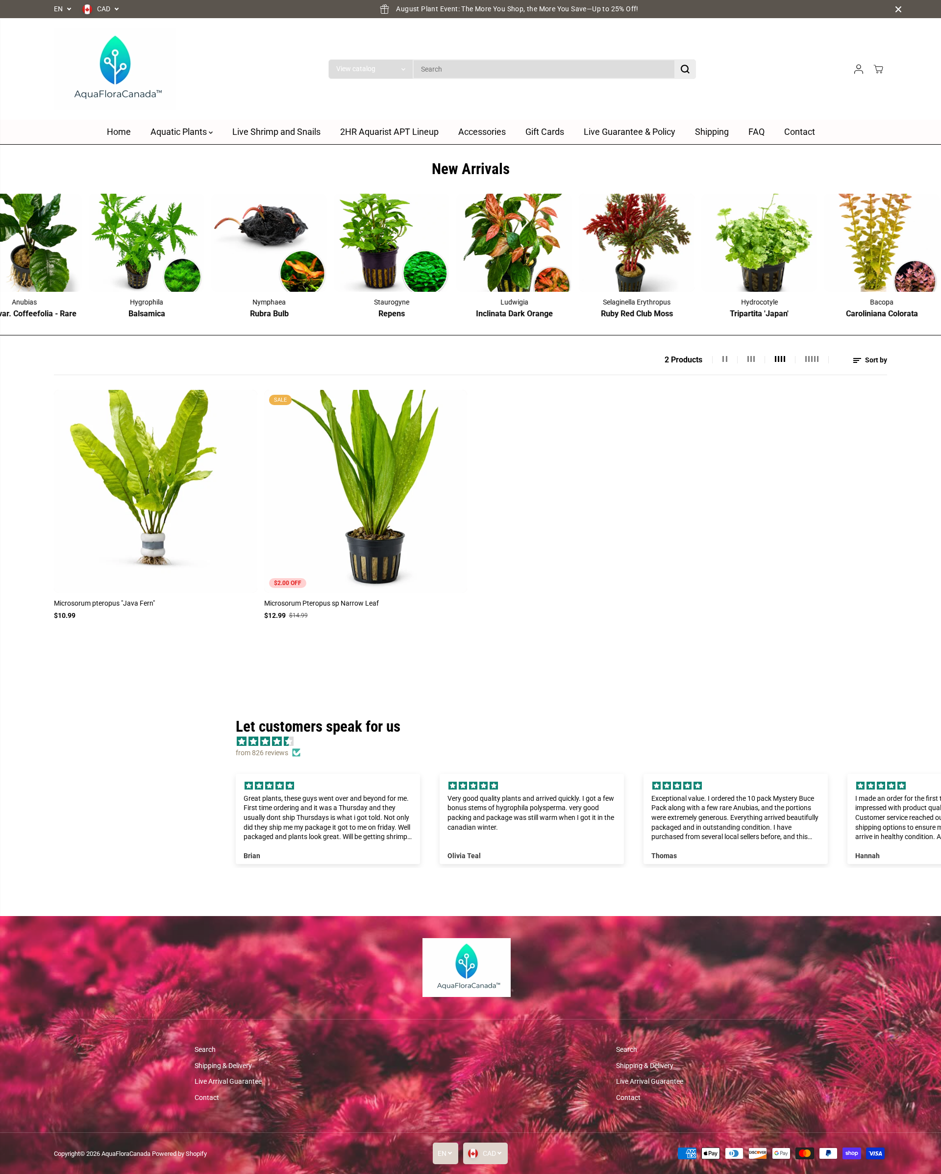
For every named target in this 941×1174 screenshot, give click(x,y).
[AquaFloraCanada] (115, 69)
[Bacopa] (716, 243)
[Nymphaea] (104, 243)
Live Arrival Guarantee (228, 1081)
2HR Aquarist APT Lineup (389, 132)
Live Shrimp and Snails (276, 132)
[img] (328, 786)
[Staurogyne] (226, 243)
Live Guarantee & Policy (629, 132)
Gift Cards (544, 132)
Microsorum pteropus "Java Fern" (104, 603)
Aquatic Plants (179, 132)
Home (119, 132)
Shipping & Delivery (223, 1066)
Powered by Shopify (179, 1153)
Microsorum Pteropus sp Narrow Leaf (321, 603)
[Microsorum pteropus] (155, 491)
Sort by (875, 360)
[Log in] (858, 69)
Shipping (712, 132)
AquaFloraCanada (125, 1153)
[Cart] (878, 69)
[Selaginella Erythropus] (471, 243)
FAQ (756, 132)
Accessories (482, 132)
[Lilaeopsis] (839, 243)
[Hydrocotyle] (594, 243)
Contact (799, 132)
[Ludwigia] (349, 243)
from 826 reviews (262, 753)
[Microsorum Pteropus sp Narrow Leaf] (366, 491)
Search (205, 1049)
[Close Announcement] (898, 9)
